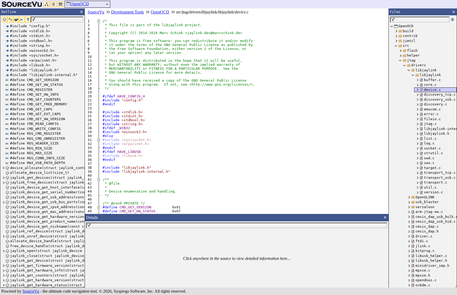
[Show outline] (46, 4)
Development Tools (127, 12)
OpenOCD (79, 4)
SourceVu (30, 291)
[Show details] (60, 4)
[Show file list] (53, 4)
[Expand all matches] (452, 19)
